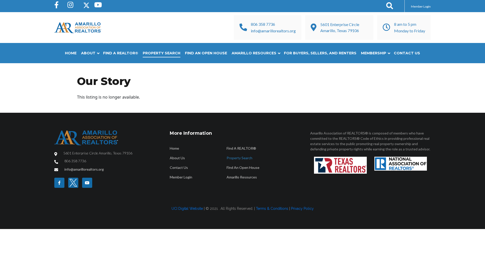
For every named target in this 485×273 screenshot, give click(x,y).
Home (71, 53)
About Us (177, 158)
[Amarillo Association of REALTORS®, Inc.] (77, 27)
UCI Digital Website (187, 209)
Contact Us (407, 53)
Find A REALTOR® (120, 53)
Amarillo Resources (254, 53)
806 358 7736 (263, 24)
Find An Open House (206, 53)
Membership (373, 53)
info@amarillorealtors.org (273, 30)
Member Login (421, 6)
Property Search (161, 53)
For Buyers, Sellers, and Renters (320, 53)
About (88, 53)
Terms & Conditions (272, 209)
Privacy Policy (302, 209)
